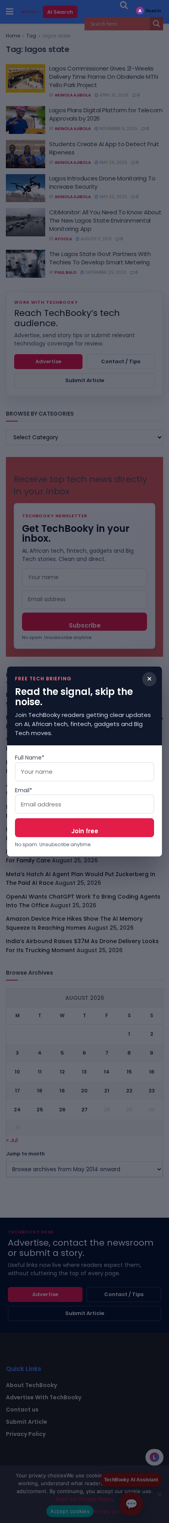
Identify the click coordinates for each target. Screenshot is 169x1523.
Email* (23, 790)
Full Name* (29, 758)
